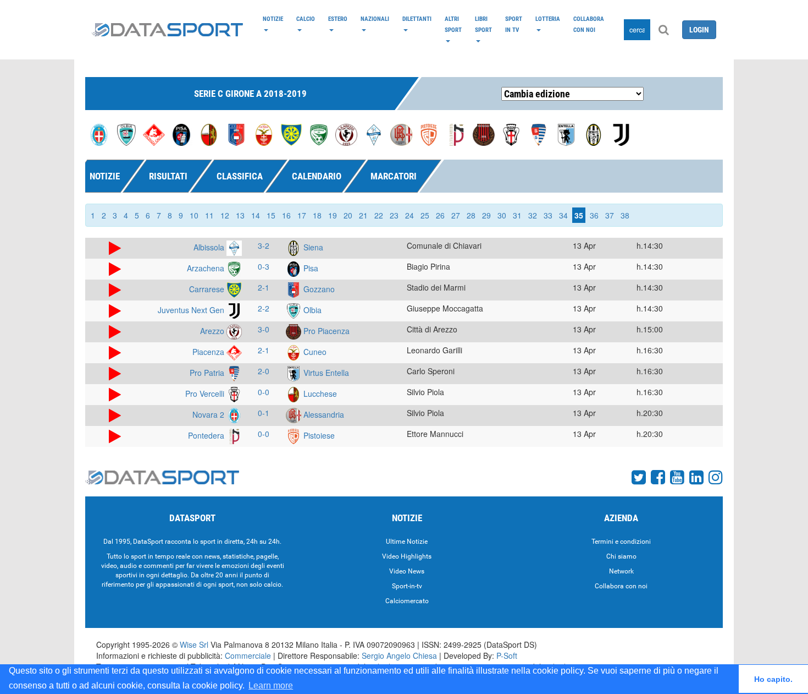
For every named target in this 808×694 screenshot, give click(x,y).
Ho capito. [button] (773, 679)
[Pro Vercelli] (511, 133)
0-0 (263, 391)
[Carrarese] (291, 133)
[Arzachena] (319, 133)
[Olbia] (126, 133)
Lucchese (319, 393)
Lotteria (547, 19)
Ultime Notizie (407, 541)
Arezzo (213, 330)
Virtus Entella (325, 372)
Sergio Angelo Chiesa (399, 655)
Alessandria (322, 414)
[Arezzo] (346, 133)
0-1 (263, 412)
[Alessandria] (401, 133)
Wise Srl (194, 644)
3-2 (263, 245)
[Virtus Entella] (566, 133)
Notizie (273, 19)
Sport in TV (513, 24)
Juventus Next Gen (192, 309)
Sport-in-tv (407, 586)
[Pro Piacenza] (483, 133)
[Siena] (593, 133)
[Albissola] (374, 133)
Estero (337, 19)
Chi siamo (621, 556)
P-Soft (506, 655)
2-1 (263, 287)
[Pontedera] (456, 133)
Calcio (305, 19)
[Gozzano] (236, 133)
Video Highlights (406, 556)
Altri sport (453, 24)
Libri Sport (483, 24)
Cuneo (313, 351)
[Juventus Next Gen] (621, 133)
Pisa (309, 268)
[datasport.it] (167, 29)
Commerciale (248, 655)
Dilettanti (416, 19)
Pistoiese (318, 435)
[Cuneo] (264, 133)
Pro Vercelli (205, 393)
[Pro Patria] (538, 133)
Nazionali (375, 19)
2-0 (263, 370)
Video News (406, 571)
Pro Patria (208, 372)
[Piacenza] (154, 133)
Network (621, 571)
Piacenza (209, 351)
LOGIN (699, 29)
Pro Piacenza (325, 330)
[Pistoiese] (428, 133)
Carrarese (207, 288)
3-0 (263, 329)
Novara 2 (209, 414)
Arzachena (206, 268)
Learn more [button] (270, 685)
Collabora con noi (588, 24)
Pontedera (207, 435)
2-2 (263, 308)
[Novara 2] (99, 133)
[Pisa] (181, 133)
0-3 (263, 266)
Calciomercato (407, 601)
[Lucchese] (209, 133)
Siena (312, 247)
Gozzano (318, 288)
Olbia (311, 309)
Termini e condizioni (621, 541)
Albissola (209, 247)
